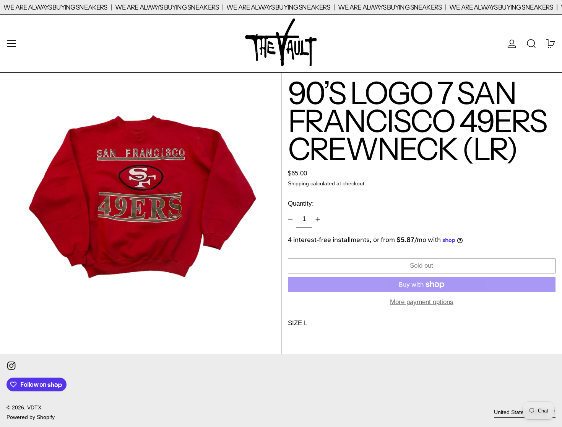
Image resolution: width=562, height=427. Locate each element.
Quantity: (301, 203)
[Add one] (317, 219)
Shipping (298, 184)
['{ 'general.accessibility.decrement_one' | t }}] (290, 219)
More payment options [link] (421, 302)
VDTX (34, 408)
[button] (531, 43)
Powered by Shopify (30, 417)
